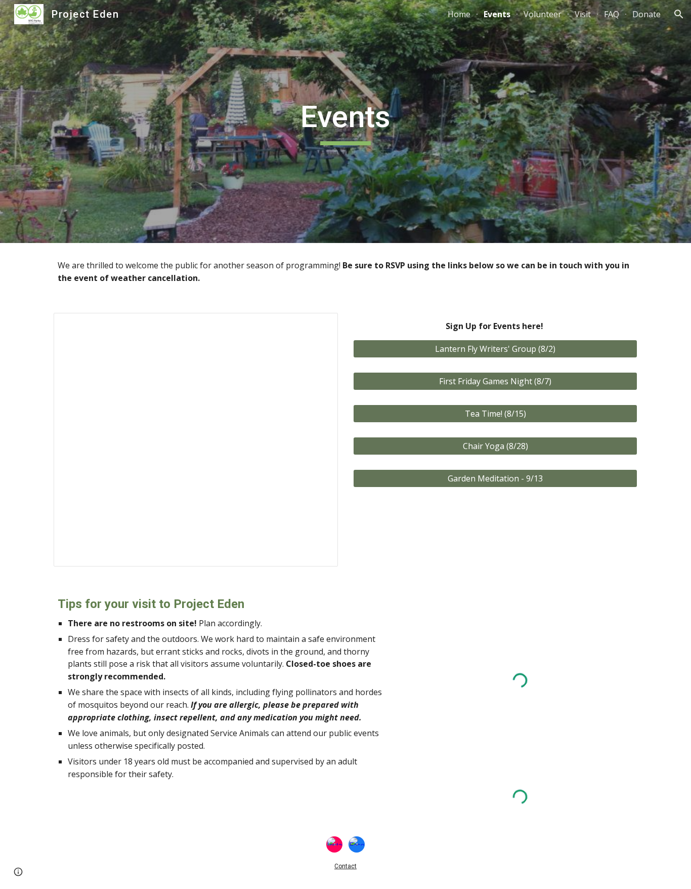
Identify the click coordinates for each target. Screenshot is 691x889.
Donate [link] (646, 14)
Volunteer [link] (543, 14)
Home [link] (459, 14)
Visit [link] (583, 14)
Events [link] (497, 14)
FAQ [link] (611, 14)
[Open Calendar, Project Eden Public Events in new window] (319, 326)
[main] (345, 121)
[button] (679, 14)
